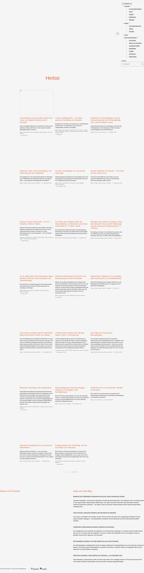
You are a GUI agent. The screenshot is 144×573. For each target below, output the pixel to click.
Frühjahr (85, 130)
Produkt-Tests (76, 350)
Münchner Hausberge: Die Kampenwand (35, 388)
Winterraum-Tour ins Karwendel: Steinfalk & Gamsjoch (107, 389)
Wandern (22, 133)
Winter (61, 132)
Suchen (124, 61)
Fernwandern (26, 132)
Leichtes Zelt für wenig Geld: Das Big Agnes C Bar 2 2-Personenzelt (69, 334)
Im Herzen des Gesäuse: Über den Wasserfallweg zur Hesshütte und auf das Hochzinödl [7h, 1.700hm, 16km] (71, 224)
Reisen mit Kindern (76, 461)
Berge (21, 132)
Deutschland (65, 130)
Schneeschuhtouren (75, 131)
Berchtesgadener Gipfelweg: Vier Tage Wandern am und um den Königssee (95, 541)
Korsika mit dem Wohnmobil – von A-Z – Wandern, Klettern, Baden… (35, 223)
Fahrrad (62, 350)
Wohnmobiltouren (33, 238)
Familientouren (72, 130)
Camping (22, 237)
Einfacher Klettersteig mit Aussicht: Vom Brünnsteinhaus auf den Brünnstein (70, 277)
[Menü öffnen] (117, 33)
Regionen (45, 132)
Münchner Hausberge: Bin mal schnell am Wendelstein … (36, 446)
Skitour (81, 131)
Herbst (31, 132)
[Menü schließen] (123, 4)
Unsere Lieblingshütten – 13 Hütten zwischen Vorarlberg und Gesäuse (68, 119)
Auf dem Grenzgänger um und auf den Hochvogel (70, 172)
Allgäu (56, 130)
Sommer (50, 132)
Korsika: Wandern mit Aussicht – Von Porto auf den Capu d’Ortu (107, 172)
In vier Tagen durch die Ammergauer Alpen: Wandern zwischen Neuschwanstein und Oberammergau (36, 278)
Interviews (36, 132)
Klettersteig (61, 131)
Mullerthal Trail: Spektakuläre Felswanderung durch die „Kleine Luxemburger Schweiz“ (99, 496)
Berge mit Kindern (27, 406)
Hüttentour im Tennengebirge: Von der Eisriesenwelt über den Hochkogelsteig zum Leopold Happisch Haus (105, 120)
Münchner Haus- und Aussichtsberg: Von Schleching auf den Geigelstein (35, 172)
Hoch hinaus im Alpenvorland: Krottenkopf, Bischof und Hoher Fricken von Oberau (36, 334)
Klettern (42, 237)
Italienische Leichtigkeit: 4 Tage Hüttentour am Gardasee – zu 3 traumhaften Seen (97, 555)
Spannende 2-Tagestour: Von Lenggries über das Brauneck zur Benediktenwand (106, 277)
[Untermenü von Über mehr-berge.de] (137, 37)
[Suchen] (142, 64)
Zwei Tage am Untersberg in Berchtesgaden (101, 334)
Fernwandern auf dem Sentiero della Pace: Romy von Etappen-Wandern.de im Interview (36, 120)
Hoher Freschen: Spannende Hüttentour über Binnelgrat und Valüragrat (94, 512)
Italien (40, 132)
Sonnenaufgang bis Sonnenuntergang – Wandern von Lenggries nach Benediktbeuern (70, 390)
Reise (46, 237)
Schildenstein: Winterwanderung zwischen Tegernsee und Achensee (93, 527)
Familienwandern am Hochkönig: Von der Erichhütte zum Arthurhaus (71, 446)
